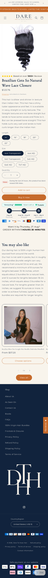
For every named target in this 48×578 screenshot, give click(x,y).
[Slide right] (30, 370)
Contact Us (10, 408)
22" (6, 143)
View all (24, 377)
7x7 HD (22, 165)
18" (24, 137)
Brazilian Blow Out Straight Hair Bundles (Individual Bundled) (23, 349)
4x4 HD (31, 153)
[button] (5, 18)
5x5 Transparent (13, 159)
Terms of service (24, 547)
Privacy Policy (12, 437)
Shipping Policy (12, 448)
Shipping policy (39, 547)
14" (6, 137)
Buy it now (24, 197)
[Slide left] (18, 370)
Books (8, 414)
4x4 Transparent (13, 153)
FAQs (7, 419)
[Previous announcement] (5, 3)
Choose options (23, 361)
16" (15, 137)
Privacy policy (10, 547)
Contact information (25, 550)
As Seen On (10, 402)
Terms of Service (13, 454)
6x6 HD (8, 165)
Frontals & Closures (14, 431)
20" (34, 137)
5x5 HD (30, 159)
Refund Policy (12, 443)
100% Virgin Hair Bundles (17, 425)
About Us (9, 396)
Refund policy (35, 543)
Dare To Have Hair (20, 543)
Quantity (6, 170)
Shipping (5, 94)
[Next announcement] (43, 3)
